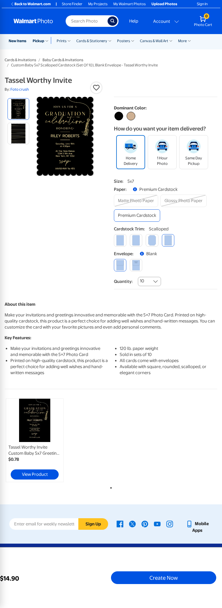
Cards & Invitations (20, 60)
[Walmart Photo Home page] (33, 21)
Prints (61, 41)
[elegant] (152, 240)
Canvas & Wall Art (154, 41)
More (182, 41)
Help (133, 21)
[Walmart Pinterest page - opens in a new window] (144, 523)
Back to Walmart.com (32, 4)
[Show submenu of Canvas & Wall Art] (171, 40)
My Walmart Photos (129, 4)
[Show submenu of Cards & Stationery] (110, 40)
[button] (96, 87)
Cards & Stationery (91, 41)
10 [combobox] (142, 281)
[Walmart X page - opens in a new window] (132, 523)
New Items (17, 41)
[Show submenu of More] (189, 40)
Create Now (163, 578)
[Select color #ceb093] (131, 116)
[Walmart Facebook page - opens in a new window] (119, 523)
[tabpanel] (40, 440)
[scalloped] (168, 240)
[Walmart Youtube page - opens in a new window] (157, 523)
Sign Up (93, 524)
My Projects (98, 4)
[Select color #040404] (118, 116)
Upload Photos (164, 4)
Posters (123, 41)
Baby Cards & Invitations (62, 60)
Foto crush (19, 89)
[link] (34, 440)
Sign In (202, 4)
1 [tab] (110, 487)
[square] (120, 240)
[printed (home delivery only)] (136, 265)
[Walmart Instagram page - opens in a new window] (169, 523)
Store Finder (72, 4)
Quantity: (123, 281)
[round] (136, 240)
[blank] (120, 265)
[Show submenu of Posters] (132, 40)
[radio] (18, 109)
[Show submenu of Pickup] (48, 40)
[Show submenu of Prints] (69, 40)
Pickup (38, 41)
